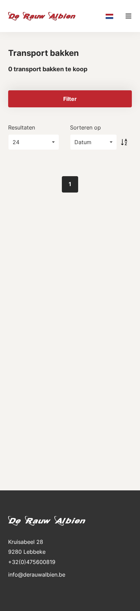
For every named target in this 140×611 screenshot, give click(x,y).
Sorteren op (85, 127)
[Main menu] (128, 16)
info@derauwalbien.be (36, 574)
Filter (70, 98)
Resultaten (21, 127)
